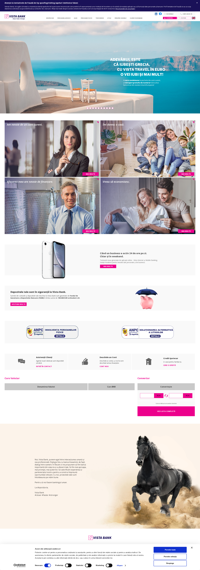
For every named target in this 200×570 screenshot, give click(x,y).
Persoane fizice (86, 18)
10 (112, 108)
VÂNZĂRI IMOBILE (120, 18)
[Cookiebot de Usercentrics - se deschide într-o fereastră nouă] (19, 565)
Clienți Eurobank (136, 18)
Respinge (170, 563)
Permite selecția (170, 557)
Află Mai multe (18, 304)
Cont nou (104, 366)
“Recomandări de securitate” (125, 9)
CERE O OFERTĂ (169, 365)
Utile (109, 18)
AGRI (75, 18)
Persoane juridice (63, 18)
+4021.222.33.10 (187, 14)
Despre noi (50, 18)
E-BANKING (169, 18)
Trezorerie (100, 18)
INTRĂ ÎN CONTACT (44, 366)
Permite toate (170, 550)
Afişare (120, 565)
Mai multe (108, 266)
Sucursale (169, 14)
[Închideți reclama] (192, 547)
